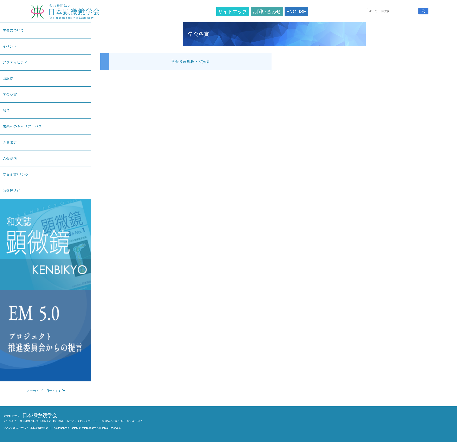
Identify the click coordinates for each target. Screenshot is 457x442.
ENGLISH (296, 11)
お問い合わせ (266, 11)
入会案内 (10, 158)
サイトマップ (232, 11)
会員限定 (10, 142)
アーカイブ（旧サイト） (44, 391)
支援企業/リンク (16, 174)
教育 (6, 110)
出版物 (8, 78)
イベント (10, 46)
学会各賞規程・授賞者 (190, 61)
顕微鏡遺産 (12, 190)
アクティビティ (15, 62)
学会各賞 (10, 94)
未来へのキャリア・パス (22, 126)
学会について (13, 30)
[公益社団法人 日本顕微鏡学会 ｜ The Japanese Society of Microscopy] (64, 11)
